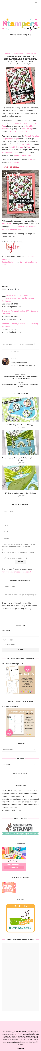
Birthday (5, 341)
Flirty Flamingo (27, 129)
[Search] (39, 3)
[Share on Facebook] (26, 352)
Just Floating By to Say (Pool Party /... (20, 425)
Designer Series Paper (9, 344)
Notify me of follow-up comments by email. (18, 553)
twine (30, 160)
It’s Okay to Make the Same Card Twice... (20, 493)
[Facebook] (30, 3)
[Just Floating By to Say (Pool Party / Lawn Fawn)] (20, 409)
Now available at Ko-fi (10, 706)
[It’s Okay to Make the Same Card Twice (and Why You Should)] (20, 478)
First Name (6, 630)
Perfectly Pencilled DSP (26, 344)
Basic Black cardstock (17, 147)
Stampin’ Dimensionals (18, 132)
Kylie (17, 64)
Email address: (7, 640)
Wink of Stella (15, 162)
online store (6, 224)
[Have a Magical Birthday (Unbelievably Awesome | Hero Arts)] (20, 442)
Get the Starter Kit (9, 262)
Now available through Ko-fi (12, 664)
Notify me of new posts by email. (14, 558)
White (28, 147)
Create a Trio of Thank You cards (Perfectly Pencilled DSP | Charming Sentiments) (18, 298)
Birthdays (14, 341)
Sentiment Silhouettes (10, 152)
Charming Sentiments (25, 144)
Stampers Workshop (20, 773)
